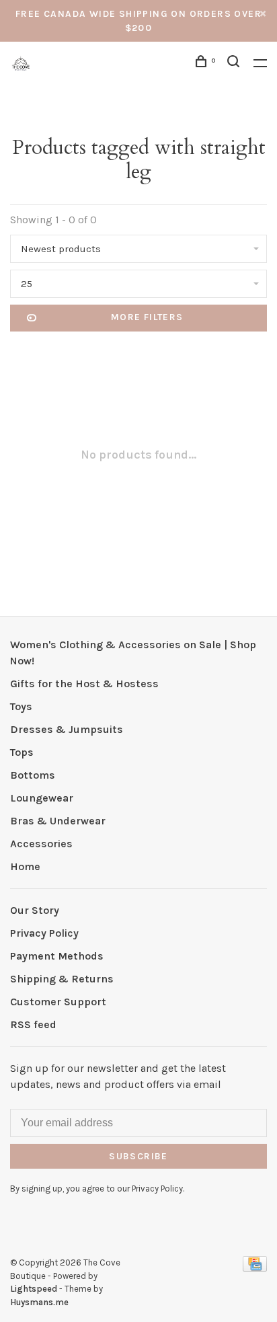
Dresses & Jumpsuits (66, 729)
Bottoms (32, 775)
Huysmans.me (39, 1302)
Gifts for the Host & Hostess (84, 683)
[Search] (235, 63)
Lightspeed (33, 1289)
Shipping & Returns (62, 978)
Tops (22, 752)
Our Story (34, 910)
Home (25, 866)
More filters (147, 317)
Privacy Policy (44, 933)
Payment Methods (57, 955)
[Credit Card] (255, 1267)
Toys (21, 706)
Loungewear (41, 797)
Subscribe (138, 1156)
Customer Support (58, 1001)
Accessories (41, 843)
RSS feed (33, 1024)
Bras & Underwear (58, 820)
